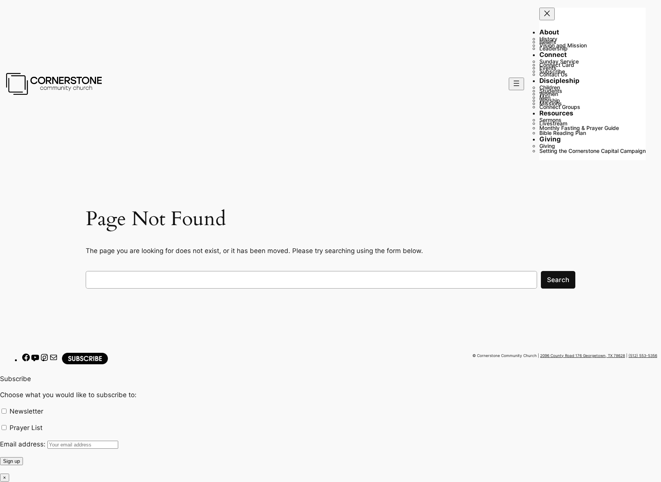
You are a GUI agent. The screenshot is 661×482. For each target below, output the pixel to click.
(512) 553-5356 (642, 355)
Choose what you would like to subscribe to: (68, 395)
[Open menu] (516, 84)
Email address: (23, 444)
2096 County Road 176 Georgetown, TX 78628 (582, 355)
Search (558, 280)
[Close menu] (547, 14)
